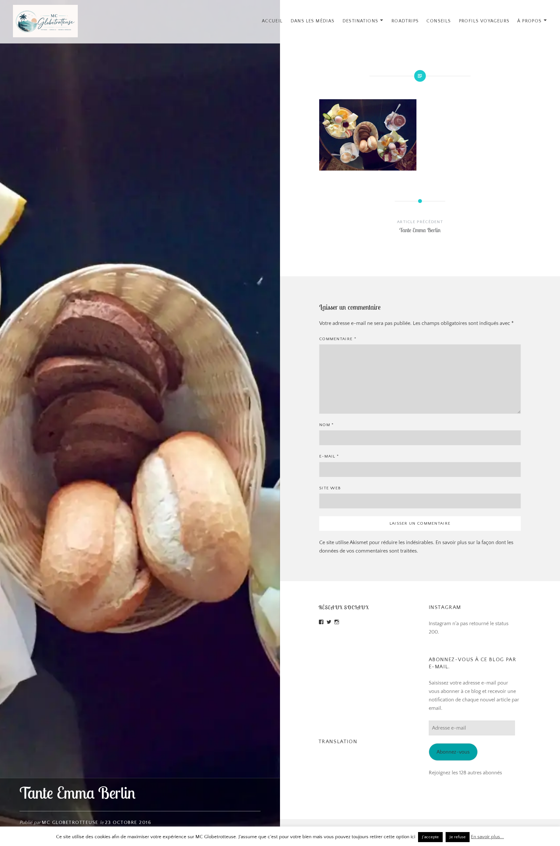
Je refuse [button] (457, 837)
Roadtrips (405, 21)
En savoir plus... (487, 837)
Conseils (438, 21)
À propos (529, 21)
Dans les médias (313, 21)
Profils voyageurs (484, 21)
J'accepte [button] (430, 837)
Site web (330, 488)
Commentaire (337, 339)
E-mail (329, 456)
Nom (326, 425)
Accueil (272, 21)
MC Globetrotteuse (70, 822)
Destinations (361, 21)
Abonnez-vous (453, 752)
